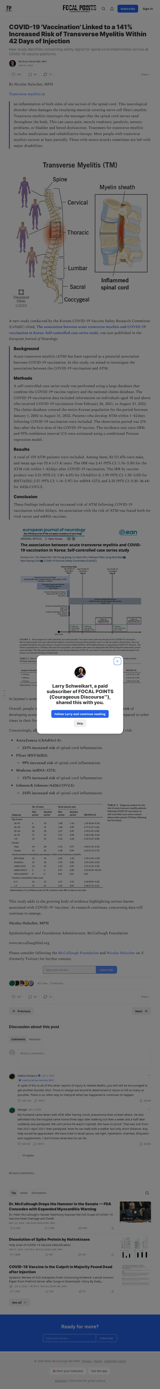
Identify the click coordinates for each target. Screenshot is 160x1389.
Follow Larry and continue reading (80, 714)
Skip (80, 723)
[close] (117, 661)
